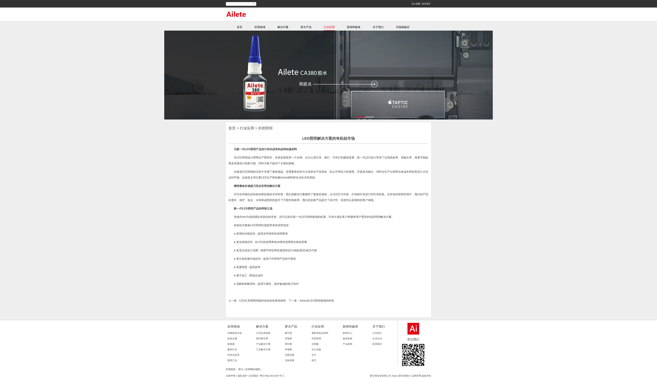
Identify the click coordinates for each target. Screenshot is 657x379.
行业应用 (329, 27)
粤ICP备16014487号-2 (272, 375)
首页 (239, 27)
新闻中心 (347, 333)
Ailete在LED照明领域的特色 (317, 300)
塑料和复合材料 (320, 333)
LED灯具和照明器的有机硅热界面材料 (262, 300)
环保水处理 (233, 355)
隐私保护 (242, 375)
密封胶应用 (262, 338)
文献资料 (289, 360)
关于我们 (378, 27)
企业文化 (377, 338)
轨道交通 (232, 338)
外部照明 (265, 128)
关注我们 (413, 339)
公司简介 (377, 333)
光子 (314, 355)
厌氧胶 (288, 338)
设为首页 (426, 4)
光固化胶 (289, 355)
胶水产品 (306, 27)
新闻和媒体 (353, 27)
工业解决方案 (263, 349)
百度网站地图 (252, 369)
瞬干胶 (288, 333)
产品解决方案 (263, 344)
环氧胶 (288, 349)
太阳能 (315, 344)
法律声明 (230, 375)
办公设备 (316, 349)
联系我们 (377, 344)
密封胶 (288, 344)
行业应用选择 (263, 333)
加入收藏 (416, 4)
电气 (314, 360)
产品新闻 (347, 344)
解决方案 (283, 27)
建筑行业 (232, 349)
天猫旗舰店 (402, 27)
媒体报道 (347, 338)
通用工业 (232, 360)
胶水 (241, 369)
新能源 (231, 344)
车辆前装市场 (234, 333)
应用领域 (259, 27)
